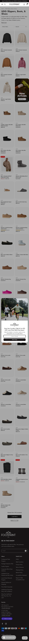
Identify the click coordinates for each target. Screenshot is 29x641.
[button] (27, 4)
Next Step (14, 339)
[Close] (26, 299)
